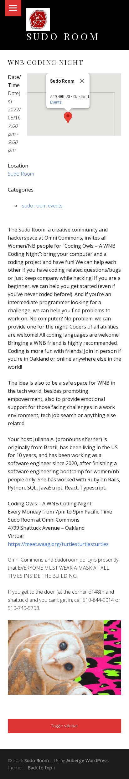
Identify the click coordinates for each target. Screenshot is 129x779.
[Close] (82, 80)
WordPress (97, 760)
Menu (13, 8)
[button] (68, 118)
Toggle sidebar (64, 725)
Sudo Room (63, 36)
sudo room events (42, 205)
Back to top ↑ (42, 768)
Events (56, 102)
